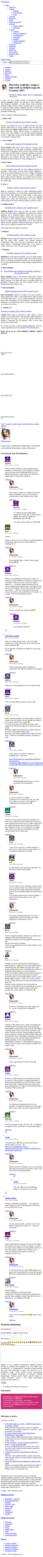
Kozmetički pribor (11, 1535)
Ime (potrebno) (6, 1329)
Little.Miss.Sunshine (12, 636)
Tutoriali (12, 16)
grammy (9, 424)
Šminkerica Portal (7, 1495)
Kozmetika (8, 1524)
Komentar (4, 1342)
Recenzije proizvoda (11, 1501)
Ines (6, 958)
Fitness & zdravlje (15, 22)
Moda (11, 20)
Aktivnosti (16, 37)
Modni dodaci (9, 1529)
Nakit (7, 1531)
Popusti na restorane (11, 1549)
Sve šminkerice (18, 35)
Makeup (16, 11)
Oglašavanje (17, 43)
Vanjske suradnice (19, 41)
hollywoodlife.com (29, 326)
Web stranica (5, 1338)
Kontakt (16, 39)
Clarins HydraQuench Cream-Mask (20, 1434)
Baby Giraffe (9, 1285)
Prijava (8, 59)
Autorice (16, 31)
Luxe (15, 15)
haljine (14, 424)
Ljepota (11, 9)
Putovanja (16, 28)
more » (13, 1344)
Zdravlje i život (14, 54)
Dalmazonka (38, 95)
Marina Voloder (10, 1198)
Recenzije (12, 18)
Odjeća (7, 1526)
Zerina (7, 1073)
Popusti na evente (11, 1551)
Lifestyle (12, 24)
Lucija (7, 1137)
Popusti (3, 1539)
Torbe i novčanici (10, 1533)
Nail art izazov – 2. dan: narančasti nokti (21, 1443)
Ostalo (11, 56)
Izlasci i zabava (18, 26)
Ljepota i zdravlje (10, 1543)
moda (19, 424)
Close (3, 428)
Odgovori (8, 479)
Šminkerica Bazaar (7, 1518)
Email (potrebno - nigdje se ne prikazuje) (14, 1333)
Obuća (7, 1528)
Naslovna (12, 7)
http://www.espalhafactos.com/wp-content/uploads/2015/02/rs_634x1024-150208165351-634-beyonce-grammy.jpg (23, 1148)
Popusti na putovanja (12, 1545)
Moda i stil (12, 50)
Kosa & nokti (17, 13)
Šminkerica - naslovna (12, 1499)
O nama (11, 30)
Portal (7, 5)
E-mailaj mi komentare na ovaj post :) (15, 1387)
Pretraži (3, 59)
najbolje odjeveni (27, 424)
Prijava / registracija (19, 33)
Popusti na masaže (11, 1547)
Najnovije (8, 1522)
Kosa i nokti (13, 52)
